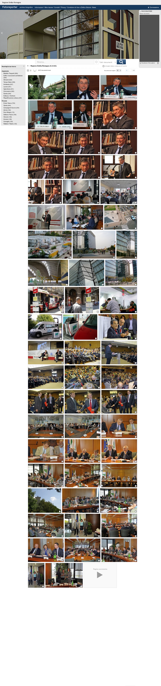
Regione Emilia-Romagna (11, 2)
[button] (76, 56)
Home (28, 66)
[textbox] (64, 61)
